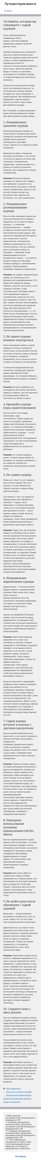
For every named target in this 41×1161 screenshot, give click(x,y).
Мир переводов (13, 1088)
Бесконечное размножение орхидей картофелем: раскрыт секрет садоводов (17, 1098)
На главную (20, 1156)
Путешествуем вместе (20, 3)
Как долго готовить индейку (19, 1092)
